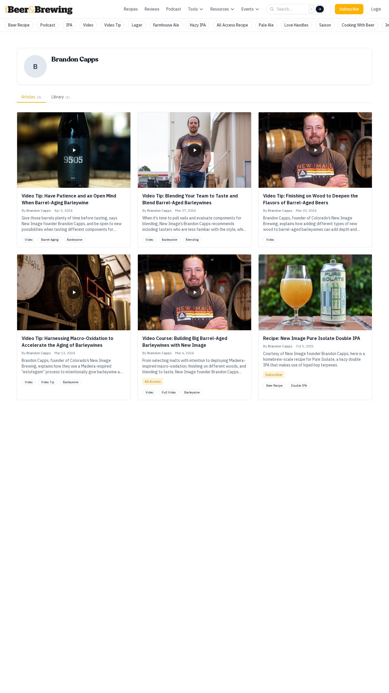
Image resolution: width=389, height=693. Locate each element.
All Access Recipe (232, 25)
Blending (192, 240)
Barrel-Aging (49, 240)
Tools (193, 9)
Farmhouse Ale (166, 25)
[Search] (320, 9)
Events (247, 9)
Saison (325, 25)
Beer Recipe (19, 25)
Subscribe (349, 9)
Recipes (131, 9)
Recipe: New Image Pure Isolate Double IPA (311, 338)
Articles (31, 96)
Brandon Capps (38, 210)
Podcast (173, 9)
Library (61, 96)
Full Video (169, 392)
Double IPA (299, 386)
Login (376, 9)
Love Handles (296, 25)
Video (88, 25)
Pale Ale (266, 25)
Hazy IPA (198, 25)
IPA (69, 25)
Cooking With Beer (358, 25)
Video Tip (112, 25)
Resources (219, 9)
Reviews (152, 9)
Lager (137, 25)
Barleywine (74, 240)
